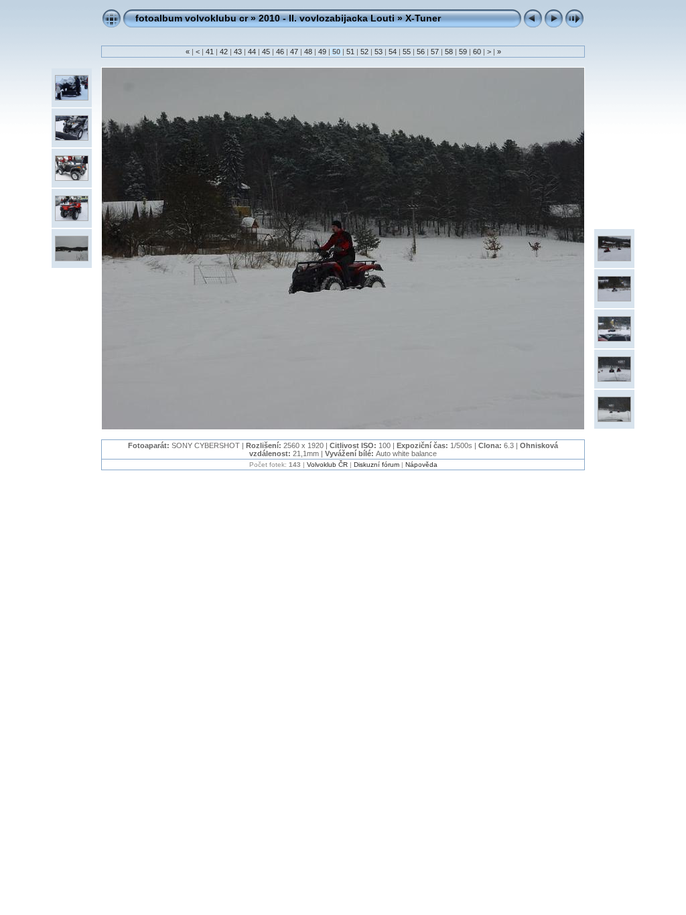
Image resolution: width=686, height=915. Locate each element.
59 (463, 52)
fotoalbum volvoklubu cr (191, 18)
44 (252, 52)
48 (308, 52)
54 (393, 52)
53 (378, 52)
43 (238, 52)
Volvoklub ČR (327, 464)
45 (266, 52)
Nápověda (421, 464)
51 (350, 52)
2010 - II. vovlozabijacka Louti (327, 18)
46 (280, 52)
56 (421, 52)
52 (364, 52)
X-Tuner (423, 18)
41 (210, 52)
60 (477, 52)
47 (294, 52)
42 (224, 52)
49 (322, 52)
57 (435, 52)
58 (449, 52)
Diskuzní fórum (376, 464)
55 (407, 52)
